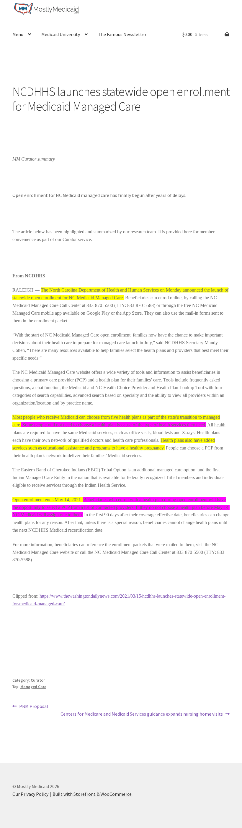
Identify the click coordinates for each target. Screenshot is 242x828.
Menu (17, 34)
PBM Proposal (33, 706)
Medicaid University (60, 34)
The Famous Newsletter (122, 34)
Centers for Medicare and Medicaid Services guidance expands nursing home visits (141, 714)
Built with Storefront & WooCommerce (92, 794)
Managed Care (33, 686)
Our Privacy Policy (30, 794)
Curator (38, 680)
